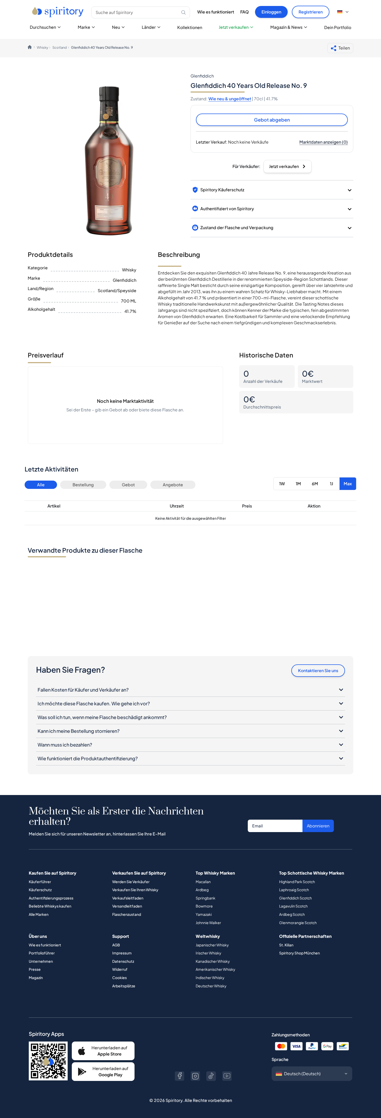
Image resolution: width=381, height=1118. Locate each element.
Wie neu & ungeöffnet (229, 98)
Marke (84, 27)
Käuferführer (40, 881)
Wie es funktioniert (215, 12)
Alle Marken (38, 914)
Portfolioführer (42, 953)
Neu (116, 27)
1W (282, 483)
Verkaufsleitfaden (127, 898)
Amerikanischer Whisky (215, 969)
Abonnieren (318, 825)
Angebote (173, 484)
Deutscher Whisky (211, 985)
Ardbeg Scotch (292, 914)
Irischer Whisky (208, 953)
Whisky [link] (42, 47)
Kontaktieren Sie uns (318, 670)
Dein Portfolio (337, 27)
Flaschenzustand (126, 914)
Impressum (122, 953)
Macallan (203, 881)
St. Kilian (286, 945)
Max (348, 483)
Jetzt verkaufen (234, 27)
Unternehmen (41, 961)
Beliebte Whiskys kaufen (50, 906)
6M (315, 483)
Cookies (119, 977)
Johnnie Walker (208, 922)
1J (331, 483)
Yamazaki (204, 914)
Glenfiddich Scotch (295, 898)
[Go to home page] (58, 12)
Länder (149, 27)
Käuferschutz (40, 889)
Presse (35, 969)
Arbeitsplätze (123, 985)
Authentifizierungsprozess (51, 898)
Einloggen (271, 12)
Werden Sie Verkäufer (131, 881)
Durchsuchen (43, 27)
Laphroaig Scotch (294, 889)
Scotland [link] (59, 47)
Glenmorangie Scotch (298, 922)
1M (298, 483)
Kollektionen (189, 27)
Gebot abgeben (272, 120)
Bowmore (204, 906)
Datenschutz (123, 961)
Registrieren (311, 12)
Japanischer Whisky (212, 945)
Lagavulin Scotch (293, 906)
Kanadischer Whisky (213, 961)
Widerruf (120, 969)
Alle (41, 484)
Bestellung (83, 484)
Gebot (128, 484)
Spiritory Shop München (299, 953)
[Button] (179, 1076)
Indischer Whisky (210, 977)
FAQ (244, 12)
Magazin (36, 977)
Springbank (205, 898)
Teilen (344, 48)
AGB (116, 945)
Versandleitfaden (127, 906)
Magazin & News (286, 27)
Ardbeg (202, 889)
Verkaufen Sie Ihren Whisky (135, 889)
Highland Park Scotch (297, 881)
